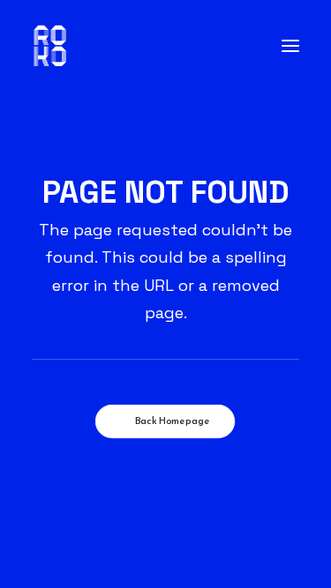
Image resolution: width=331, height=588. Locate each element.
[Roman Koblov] (50, 46)
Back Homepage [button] (172, 421)
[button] (290, 46)
